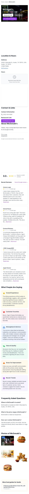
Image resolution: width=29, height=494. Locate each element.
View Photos (18, 15)
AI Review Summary (10, 19)
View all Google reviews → (21, 182)
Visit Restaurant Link (8, 121)
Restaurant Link (8, 15)
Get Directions (4, 68)
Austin (6, 2)
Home (2, 2)
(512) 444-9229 (7, 114)
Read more (6, 202)
